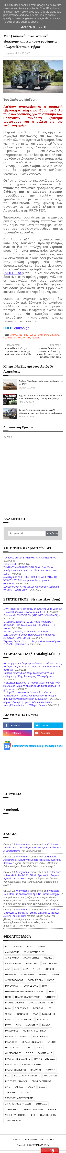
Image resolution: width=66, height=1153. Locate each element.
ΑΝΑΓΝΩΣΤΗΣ (12, 952)
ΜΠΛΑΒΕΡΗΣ (11, 1042)
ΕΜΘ (44, 985)
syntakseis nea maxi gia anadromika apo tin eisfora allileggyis (32, 892)
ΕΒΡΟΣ (33, 334)
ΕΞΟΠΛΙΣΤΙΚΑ (10, 337)
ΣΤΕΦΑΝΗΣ (10, 1092)
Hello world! (9, 564)
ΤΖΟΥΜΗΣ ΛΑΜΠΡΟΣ (33, 1109)
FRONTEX (35, 337)
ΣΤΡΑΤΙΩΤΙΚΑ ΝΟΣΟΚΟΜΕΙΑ (19, 1098)
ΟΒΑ (39, 1047)
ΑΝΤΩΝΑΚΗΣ (32, 963)
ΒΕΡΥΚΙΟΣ (49, 969)
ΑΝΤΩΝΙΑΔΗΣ (50, 963)
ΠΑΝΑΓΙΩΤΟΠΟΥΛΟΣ (44, 1058)
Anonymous (22, 844)
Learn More (28, 26)
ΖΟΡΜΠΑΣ (38, 1008)
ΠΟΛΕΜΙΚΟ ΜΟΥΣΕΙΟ (15, 1070)
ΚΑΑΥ (35, 1013)
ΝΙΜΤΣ (29, 1047)
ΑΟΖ (7, 969)
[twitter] (48, 725)
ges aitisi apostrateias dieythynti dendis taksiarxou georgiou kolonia (32, 860)
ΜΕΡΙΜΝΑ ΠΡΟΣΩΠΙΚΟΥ (34, 1030)
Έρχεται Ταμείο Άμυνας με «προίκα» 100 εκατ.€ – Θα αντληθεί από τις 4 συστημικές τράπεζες (40, 397)
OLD (7, 946)
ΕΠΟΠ (8, 997)
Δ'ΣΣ (26, 334)
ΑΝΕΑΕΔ (48, 957)
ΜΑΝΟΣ (46, 1025)
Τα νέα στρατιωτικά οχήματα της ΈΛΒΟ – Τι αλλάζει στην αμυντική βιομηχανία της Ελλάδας (40, 411)
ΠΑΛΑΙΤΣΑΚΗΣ (45, 1053)
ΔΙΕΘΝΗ (56, 974)
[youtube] (48, 733)
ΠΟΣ (7, 1075)
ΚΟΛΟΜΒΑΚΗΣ (25, 1019)
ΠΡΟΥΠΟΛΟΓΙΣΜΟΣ (41, 1081)
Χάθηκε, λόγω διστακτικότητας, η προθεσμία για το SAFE (41, 382)
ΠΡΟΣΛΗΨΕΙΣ (50, 1075)
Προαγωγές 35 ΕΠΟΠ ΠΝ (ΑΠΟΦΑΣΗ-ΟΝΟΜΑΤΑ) (30, 615)
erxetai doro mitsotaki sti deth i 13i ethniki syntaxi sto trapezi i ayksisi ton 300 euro (32, 875)
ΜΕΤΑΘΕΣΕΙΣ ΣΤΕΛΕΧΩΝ (17, 1036)
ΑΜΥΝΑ (14, 334)
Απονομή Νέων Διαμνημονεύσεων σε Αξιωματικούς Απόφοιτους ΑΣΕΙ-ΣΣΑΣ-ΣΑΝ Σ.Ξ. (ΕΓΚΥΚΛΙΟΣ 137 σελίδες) (32, 666)
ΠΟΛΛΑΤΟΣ (35, 1070)
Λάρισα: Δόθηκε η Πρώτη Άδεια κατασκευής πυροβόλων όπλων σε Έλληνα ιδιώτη (27, 703)
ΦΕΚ (33, 1115)
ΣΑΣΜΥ (31, 1086)
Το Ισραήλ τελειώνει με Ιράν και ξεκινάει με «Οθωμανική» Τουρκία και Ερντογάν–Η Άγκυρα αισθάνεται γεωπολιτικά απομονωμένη (29, 695)
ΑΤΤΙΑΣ (36, 969)
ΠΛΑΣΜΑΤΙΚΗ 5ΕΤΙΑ (31, 1064)
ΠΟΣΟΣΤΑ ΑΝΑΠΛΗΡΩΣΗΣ (27, 1075)
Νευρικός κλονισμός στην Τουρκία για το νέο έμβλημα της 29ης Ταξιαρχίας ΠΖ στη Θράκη (28, 674)
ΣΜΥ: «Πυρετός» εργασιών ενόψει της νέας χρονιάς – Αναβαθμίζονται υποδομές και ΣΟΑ (32, 610)
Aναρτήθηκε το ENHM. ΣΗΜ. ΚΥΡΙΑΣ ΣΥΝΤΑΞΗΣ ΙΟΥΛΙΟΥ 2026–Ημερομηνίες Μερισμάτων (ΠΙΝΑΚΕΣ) (30, 580)
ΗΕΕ (49, 1008)
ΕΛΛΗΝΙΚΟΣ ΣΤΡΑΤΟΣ (48, 334)
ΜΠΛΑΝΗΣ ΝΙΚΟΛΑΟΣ (32, 1042)
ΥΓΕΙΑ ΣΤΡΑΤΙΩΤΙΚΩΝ (15, 1115)
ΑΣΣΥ (25, 969)
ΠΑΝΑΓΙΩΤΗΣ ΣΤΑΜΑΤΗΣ (17, 1058)
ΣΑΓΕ (7, 1086)
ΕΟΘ (51, 991)
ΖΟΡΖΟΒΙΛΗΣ (21, 1008)
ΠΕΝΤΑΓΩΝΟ (11, 1064)
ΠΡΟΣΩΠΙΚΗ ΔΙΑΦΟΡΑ (16, 1081)
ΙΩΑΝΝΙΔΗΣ (22, 1013)
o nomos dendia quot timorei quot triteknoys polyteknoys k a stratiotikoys (32, 847)
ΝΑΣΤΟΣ (52, 1042)
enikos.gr (21, 328)
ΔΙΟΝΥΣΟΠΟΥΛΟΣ (14, 980)
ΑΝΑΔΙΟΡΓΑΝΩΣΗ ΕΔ (34, 952)
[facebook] (17, 725)
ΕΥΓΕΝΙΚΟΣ (50, 997)
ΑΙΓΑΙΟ (30, 946)
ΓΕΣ (21, 334)
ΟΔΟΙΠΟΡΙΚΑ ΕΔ (13, 1053)
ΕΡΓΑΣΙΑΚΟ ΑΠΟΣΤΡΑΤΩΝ (27, 997)
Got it (43, 26)
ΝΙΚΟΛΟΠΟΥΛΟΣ (13, 1047)
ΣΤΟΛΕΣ (25, 1092)
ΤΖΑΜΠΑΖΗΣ (11, 1109)
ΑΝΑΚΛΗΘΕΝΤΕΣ (31, 957)
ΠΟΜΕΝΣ (50, 1070)
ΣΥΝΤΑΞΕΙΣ (41, 1103)
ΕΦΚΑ (8, 1008)
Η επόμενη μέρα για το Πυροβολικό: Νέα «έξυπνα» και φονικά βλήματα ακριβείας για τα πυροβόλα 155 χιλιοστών (32, 686)
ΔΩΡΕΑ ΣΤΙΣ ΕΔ (35, 980)
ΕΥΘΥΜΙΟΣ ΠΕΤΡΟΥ (14, 1002)
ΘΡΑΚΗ (8, 1013)
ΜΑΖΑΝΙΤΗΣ (24, 337)
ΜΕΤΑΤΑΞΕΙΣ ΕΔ (40, 1036)
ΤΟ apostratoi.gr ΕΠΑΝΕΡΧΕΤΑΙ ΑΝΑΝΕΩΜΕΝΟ (29, 557)
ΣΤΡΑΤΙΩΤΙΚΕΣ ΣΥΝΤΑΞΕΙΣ (18, 1103)
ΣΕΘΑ (42, 1086)
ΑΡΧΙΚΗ (16, 1139)
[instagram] (17, 733)
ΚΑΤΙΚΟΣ (9, 1019)
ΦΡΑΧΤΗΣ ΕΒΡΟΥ (47, 1115)
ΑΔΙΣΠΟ (18, 946)
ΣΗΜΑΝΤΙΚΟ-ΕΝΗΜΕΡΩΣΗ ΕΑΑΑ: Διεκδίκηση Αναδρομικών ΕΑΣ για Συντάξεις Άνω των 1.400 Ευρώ (30, 570)
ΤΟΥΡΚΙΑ (52, 1109)
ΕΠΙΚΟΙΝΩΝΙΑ (47, 1139)
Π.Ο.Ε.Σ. (29, 1053)
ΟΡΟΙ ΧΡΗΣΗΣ (30, 1139)
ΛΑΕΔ (18, 1025)
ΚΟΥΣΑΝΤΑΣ (43, 1019)
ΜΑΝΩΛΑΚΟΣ (11, 1030)
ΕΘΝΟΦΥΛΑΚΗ (12, 985)
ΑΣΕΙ (16, 969)
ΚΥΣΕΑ (8, 1025)
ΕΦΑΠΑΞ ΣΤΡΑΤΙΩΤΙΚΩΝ (41, 1002)
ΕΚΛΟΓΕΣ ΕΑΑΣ (31, 985)
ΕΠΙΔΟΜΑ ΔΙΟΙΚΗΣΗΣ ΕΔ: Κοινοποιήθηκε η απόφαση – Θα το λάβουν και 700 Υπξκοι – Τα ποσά (29, 625)
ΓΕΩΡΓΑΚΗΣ (10, 974)
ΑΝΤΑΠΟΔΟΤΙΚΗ (13, 963)
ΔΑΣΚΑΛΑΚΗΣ (27, 974)
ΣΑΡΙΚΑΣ (19, 1086)
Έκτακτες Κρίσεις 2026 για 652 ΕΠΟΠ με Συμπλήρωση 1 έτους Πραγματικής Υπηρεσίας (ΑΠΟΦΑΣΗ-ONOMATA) (29, 634)
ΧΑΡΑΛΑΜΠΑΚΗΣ (13, 1120)
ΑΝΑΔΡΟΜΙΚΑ (12, 957)
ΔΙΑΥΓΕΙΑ (43, 974)
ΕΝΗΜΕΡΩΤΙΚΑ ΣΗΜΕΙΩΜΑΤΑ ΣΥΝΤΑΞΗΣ (25, 991)
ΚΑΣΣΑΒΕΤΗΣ (48, 1013)
